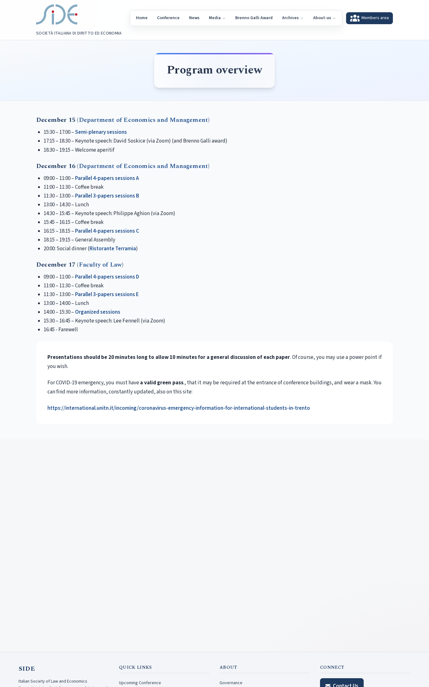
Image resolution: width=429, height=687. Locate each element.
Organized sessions (97, 312)
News (194, 18)
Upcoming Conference (140, 683)
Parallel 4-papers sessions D (107, 277)
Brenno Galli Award (254, 18)
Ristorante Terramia (113, 248)
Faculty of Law (100, 264)
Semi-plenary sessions (101, 132)
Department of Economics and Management (143, 120)
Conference (168, 18)
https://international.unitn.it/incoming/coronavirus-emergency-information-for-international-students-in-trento (178, 408)
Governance (231, 683)
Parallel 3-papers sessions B (107, 196)
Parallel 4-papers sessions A (107, 178)
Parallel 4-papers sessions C (107, 231)
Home (142, 18)
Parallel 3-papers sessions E (107, 294)
